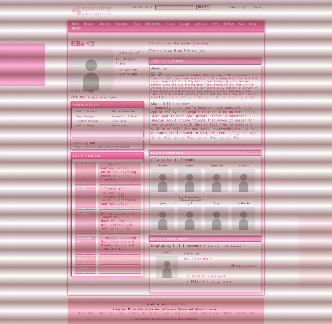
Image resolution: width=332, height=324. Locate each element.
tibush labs (177, 303)
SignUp (257, 7)
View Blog (200, 43)
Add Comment (233, 246)
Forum (170, 24)
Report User (119, 125)
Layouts (201, 24)
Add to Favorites (122, 111)
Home (75, 24)
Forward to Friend (123, 116)
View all (213, 246)
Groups (184, 24)
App (241, 24)
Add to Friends (86, 111)
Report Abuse (211, 312)
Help (233, 7)
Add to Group (84, 125)
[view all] (253, 152)
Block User (118, 120)
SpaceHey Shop (245, 312)
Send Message (84, 116)
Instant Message (86, 120)
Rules (101, 312)
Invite (229, 24)
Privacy (166, 312)
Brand (120, 312)
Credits (133, 312)
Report (227, 281)
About (76, 28)
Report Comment (246, 265)
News (91, 312)
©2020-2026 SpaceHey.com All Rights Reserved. (166, 318)
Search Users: (142, 7)
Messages (121, 24)
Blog (136, 24)
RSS (144, 312)
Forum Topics (108, 97)
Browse (89, 24)
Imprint (180, 312)
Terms (153, 312)
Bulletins (153, 24)
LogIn (244, 7)
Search (203, 7)
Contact (193, 312)
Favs (215, 24)
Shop (252, 24)
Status (227, 312)
